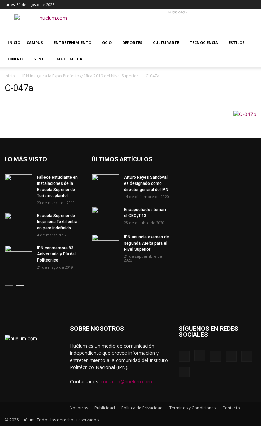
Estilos (237, 42)
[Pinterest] (217, 4)
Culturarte (166, 42)
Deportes (132, 42)
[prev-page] (9, 281)
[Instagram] (206, 4)
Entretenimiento (72, 42)
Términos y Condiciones (192, 408)
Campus (35, 42)
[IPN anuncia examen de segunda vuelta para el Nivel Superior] (105, 243)
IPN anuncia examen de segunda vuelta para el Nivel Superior (146, 243)
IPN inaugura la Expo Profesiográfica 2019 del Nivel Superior (80, 76)
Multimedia (69, 58)
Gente (39, 58)
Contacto (231, 408)
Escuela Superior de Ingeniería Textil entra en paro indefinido (57, 221)
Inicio (14, 42)
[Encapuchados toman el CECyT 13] (105, 216)
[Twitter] (240, 4)
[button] (185, 4)
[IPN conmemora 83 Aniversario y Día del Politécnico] (18, 254)
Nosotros (79, 408)
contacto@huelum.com (126, 381)
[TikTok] (229, 4)
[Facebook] (195, 4)
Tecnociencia (204, 42)
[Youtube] (251, 4)
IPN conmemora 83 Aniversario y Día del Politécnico (56, 254)
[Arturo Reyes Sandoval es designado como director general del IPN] (105, 183)
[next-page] (20, 281)
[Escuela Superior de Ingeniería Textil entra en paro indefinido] (18, 221)
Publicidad (104, 408)
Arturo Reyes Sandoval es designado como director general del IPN (146, 183)
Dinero (15, 58)
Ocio (107, 42)
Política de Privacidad (142, 408)
